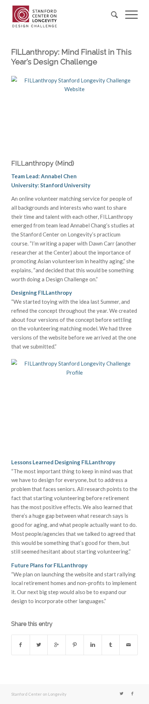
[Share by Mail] (128, 645)
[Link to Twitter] (121, 693)
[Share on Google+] (56, 645)
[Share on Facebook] (21, 645)
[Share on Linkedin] (93, 645)
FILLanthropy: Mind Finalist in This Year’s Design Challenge (71, 56)
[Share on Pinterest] (75, 645)
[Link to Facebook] (132, 693)
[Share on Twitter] (39, 645)
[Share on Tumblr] (111, 645)
